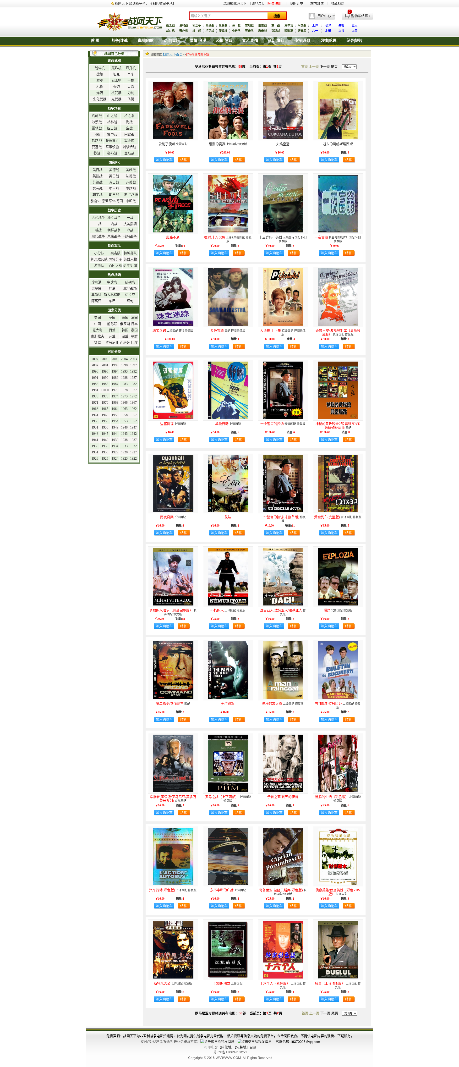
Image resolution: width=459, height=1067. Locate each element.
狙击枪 (116, 80)
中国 (97, 324)
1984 (115, 384)
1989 (115, 378)
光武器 (116, 99)
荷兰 (112, 330)
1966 (95, 409)
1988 (124, 378)
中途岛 (112, 282)
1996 (95, 371)
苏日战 (114, 182)
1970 (105, 402)
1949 (115, 427)
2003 (133, 359)
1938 (124, 440)
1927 (133, 452)
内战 (114, 224)
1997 (133, 365)
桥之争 (196, 25)
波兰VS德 (131, 195)
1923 (124, 458)
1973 (124, 396)
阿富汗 (96, 301)
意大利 (98, 330)
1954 (115, 421)
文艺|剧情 (250, 40)
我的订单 (296, 3)
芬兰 (112, 336)
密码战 (112, 153)
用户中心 (324, 16)
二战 (98, 224)
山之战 (170, 25)
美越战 (131, 170)
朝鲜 (134, 336)
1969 (115, 402)
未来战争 (114, 236)
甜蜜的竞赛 (217, 144)
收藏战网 (337, 3)
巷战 (96, 153)
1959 (115, 415)
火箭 (130, 86)
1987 (133, 378)
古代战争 (98, 218)
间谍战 (302, 25)
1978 (124, 390)
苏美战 (131, 182)
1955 (105, 421)
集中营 (288, 25)
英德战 (98, 176)
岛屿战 (183, 25)
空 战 (275, 25)
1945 (105, 433)
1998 (124, 365)
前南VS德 (97, 201)
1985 (105, 384)
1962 (133, 409)
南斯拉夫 (97, 336)
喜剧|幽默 (145, 40)
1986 (95, 384)
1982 (133, 384)
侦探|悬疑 (302, 40)
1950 (105, 427)
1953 (124, 421)
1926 (95, 458)
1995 (105, 371)
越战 (98, 230)
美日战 (98, 170)
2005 (115, 359)
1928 (124, 452)
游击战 (262, 31)
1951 (95, 427)
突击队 (249, 31)
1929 (115, 452)
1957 (133, 415)
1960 (105, 415)
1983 (124, 384)
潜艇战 (223, 31)
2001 (105, 365)
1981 (95, 390)
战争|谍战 (119, 40)
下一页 (325, 66)
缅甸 (130, 301)
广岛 (112, 288)
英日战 (114, 176)
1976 (95, 396)
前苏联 (112, 324)
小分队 (236, 31)
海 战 (236, 25)
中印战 (131, 201)
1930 (105, 452)
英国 (112, 317)
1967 (133, 402)
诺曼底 (302, 31)
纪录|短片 (354, 40)
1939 (115, 440)
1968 (124, 402)
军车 (130, 74)
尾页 (334, 66)
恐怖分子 (115, 259)
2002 (95, 365)
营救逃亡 (112, 141)
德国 (125, 317)
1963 (124, 409)
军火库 (129, 141)
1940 (105, 440)
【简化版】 (226, 1047)
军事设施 (112, 147)
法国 (134, 317)
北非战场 (130, 288)
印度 (134, 342)
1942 (133, 433)
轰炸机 (183, 31)
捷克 (97, 342)
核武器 (116, 93)
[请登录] (256, 3)
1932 (133, 446)
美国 (97, 317)
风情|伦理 (328, 40)
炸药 (99, 93)
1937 (133, 440)
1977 (133, 390)
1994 (115, 371)
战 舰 (196, 31)
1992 (133, 371)
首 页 (95, 40)
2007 (95, 359)
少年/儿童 (130, 265)
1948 (124, 427)
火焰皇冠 (283, 144)
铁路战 (275, 31)
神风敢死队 (99, 259)
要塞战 (97, 147)
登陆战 (129, 153)
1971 (95, 402)
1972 (133, 396)
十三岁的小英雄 (270, 237)
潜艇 (99, 80)
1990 (105, 378)
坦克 (116, 74)
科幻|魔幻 (276, 40)
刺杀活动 (129, 147)
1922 (133, 458)
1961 (95, 415)
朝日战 (114, 195)
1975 (105, 396)
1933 (124, 446)
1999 (115, 365)
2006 (105, 359)
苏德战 (98, 182)
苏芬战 (98, 188)
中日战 (114, 188)
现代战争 (98, 236)
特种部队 (130, 253)
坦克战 (210, 31)
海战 (129, 122)
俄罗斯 (125, 324)
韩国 (125, 330)
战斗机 (170, 31)
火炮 (116, 86)
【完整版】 (242, 1047)
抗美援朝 (130, 224)
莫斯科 (96, 295)
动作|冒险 (172, 40)
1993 (124, 371)
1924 (115, 458)
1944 (115, 433)
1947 (133, 427)
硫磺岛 (130, 282)
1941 (95, 440)
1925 (105, 458)
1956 (95, 421)
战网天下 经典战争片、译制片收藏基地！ (145, 3)
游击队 (99, 265)
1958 (124, 415)
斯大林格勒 (112, 295)
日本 (134, 324)
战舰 (99, 74)
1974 (115, 396)
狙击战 (262, 25)
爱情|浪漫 (198, 40)
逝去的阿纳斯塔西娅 (338, 144)
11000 (105, 390)
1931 (95, 452)
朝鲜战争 (114, 230)
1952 (133, 421)
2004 (124, 359)
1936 (95, 446)
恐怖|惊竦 (224, 40)
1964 (115, 409)
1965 (105, 409)
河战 (96, 134)
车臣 (112, 301)
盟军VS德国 (114, 201)
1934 (115, 446)
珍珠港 (288, 31)
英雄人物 (130, 259)
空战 (129, 128)
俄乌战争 (130, 236)
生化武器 (99, 99)
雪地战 (249, 25)
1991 (95, 378)
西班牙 (125, 342)
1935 (105, 446)
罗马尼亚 (112, 342)
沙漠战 (210, 25)
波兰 (125, 336)
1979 (115, 390)
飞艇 (130, 99)
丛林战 (223, 25)
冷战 (130, 230)
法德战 (131, 176)
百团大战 (115, 265)
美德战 (114, 170)
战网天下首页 (173, 54)
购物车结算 (359, 16)
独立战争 (114, 218)
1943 (124, 433)
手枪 (130, 80)
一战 (130, 218)
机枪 (99, 86)
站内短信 (317, 3)
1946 (95, 433)
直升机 (131, 68)
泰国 (134, 330)
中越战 (131, 188)
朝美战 (98, 195)
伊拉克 (130, 295)
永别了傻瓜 (166, 144)
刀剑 (130, 93)
